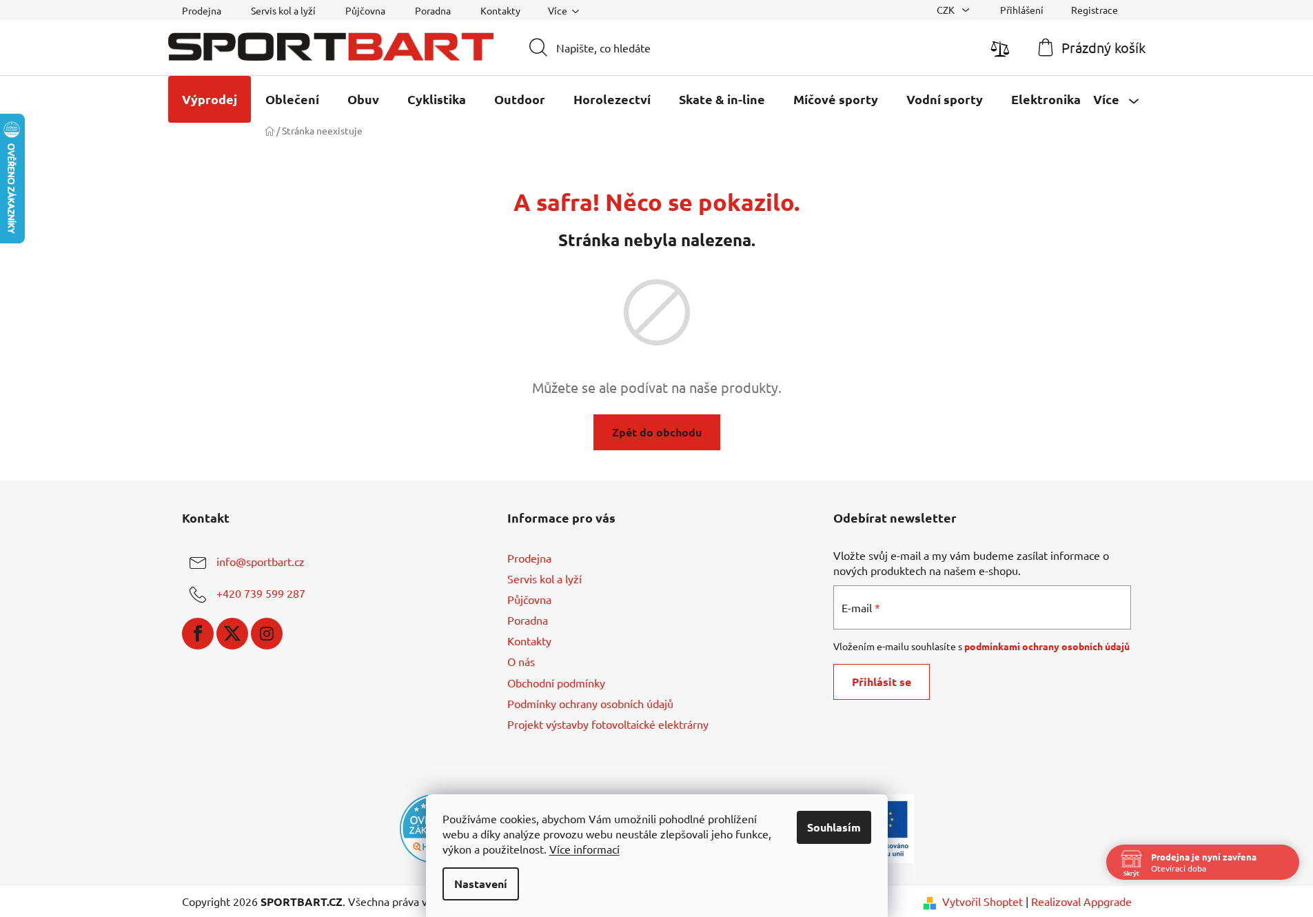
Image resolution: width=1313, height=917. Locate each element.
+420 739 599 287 (260, 593)
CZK (947, 9)
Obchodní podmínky (556, 682)
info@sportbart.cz (260, 561)
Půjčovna (365, 10)
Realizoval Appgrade (1081, 901)
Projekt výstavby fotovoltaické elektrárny (608, 724)
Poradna (433, 10)
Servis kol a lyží (283, 10)
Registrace (1094, 9)
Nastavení (480, 883)
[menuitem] (209, 99)
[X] (232, 633)
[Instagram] (267, 633)
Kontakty (500, 10)
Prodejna (201, 10)
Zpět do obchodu (657, 432)
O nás (521, 661)
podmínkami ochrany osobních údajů (1047, 646)
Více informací (584, 849)
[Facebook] (198, 633)
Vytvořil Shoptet (982, 901)
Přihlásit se (881, 681)
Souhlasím (834, 827)
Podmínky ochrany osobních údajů (590, 703)
